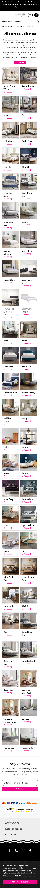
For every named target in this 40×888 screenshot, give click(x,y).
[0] (36, 17)
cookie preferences (14, 875)
